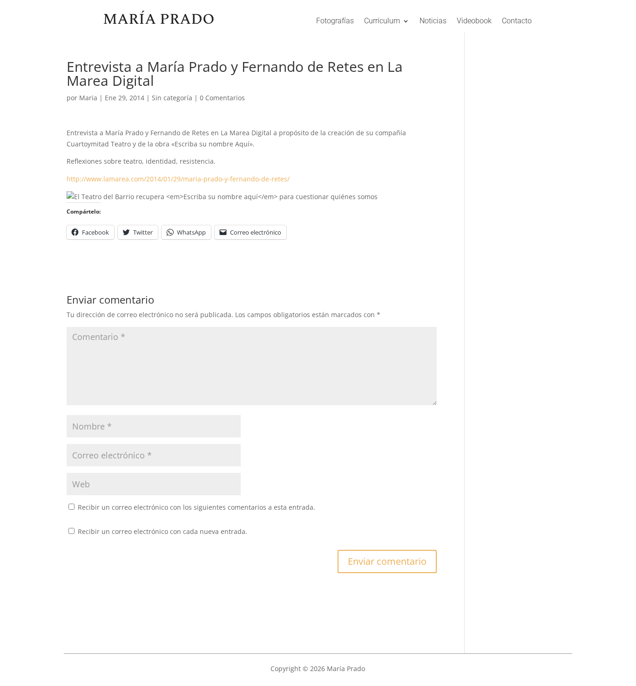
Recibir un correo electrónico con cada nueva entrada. (162, 531)
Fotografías (335, 21)
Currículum (382, 21)
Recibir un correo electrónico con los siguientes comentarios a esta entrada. (196, 507)
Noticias (433, 21)
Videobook (474, 21)
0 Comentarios (222, 97)
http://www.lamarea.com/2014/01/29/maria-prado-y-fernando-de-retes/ (178, 178)
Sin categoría (172, 97)
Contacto (517, 21)
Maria (88, 97)
